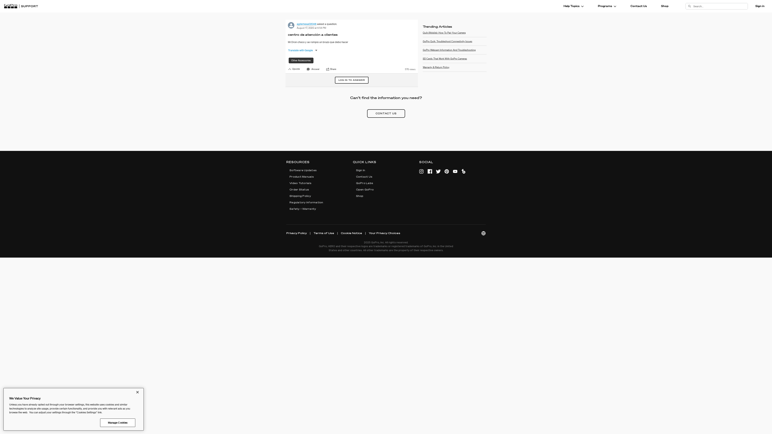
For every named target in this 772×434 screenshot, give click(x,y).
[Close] (137, 392)
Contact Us (638, 6)
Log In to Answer (352, 80)
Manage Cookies (118, 422)
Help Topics (572, 6)
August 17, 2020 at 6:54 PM (311, 28)
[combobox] (720, 6)
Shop (664, 6)
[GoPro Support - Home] (21, 6)
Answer (315, 69)
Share (333, 69)
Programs (605, 6)
